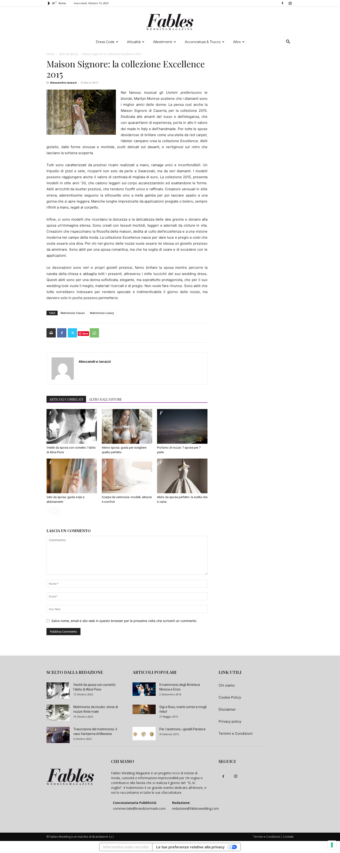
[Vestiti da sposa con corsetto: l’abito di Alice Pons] (71, 426)
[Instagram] (290, 3)
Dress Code (105, 42)
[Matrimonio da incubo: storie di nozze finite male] (58, 713)
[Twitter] (72, 332)
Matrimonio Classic (73, 313)
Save (85, 333)
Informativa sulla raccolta (125, 847)
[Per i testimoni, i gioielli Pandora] (144, 733)
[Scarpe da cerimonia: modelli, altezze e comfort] (127, 476)
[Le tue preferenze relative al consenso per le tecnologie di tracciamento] (332, 845)
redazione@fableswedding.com (195, 808)
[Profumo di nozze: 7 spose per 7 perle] (182, 426)
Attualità (134, 42)
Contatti (288, 837)
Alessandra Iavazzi (63, 82)
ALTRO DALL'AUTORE (105, 399)
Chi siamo (227, 685)
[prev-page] (49, 511)
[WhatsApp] (94, 332)
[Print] (51, 332)
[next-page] (57, 511)
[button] (288, 42)
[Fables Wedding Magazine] (170, 22)
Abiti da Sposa (68, 54)
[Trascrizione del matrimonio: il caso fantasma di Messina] (58, 735)
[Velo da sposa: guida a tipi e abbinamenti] (71, 476)
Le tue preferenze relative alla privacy (190, 847)
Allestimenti (162, 42)
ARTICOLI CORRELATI (66, 399)
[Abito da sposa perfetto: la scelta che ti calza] (182, 476)
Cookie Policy (230, 697)
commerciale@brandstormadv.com (139, 808)
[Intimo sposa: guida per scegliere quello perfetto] (127, 426)
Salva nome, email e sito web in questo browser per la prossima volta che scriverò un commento (123, 621)
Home (50, 54)
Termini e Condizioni (236, 733)
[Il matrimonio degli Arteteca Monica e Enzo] (144, 689)
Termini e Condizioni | (268, 837)
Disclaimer (227, 709)
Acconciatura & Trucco (203, 42)
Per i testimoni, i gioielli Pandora (182, 729)
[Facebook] (282, 3)
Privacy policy (230, 721)
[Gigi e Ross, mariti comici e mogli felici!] (144, 709)
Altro (237, 42)
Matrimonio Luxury (102, 313)
